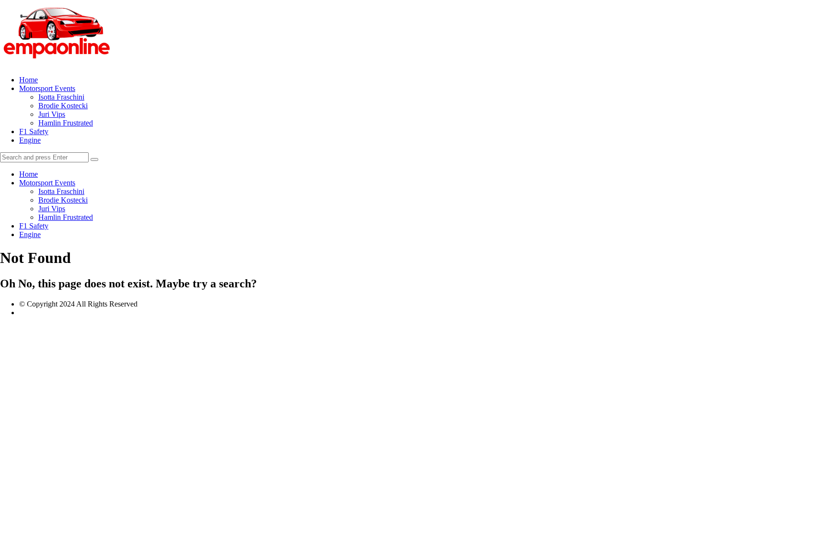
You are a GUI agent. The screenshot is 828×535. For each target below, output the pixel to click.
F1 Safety (33, 131)
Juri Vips (51, 114)
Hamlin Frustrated (65, 123)
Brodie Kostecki (63, 106)
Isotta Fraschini (61, 97)
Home (28, 80)
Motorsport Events (47, 88)
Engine (30, 140)
